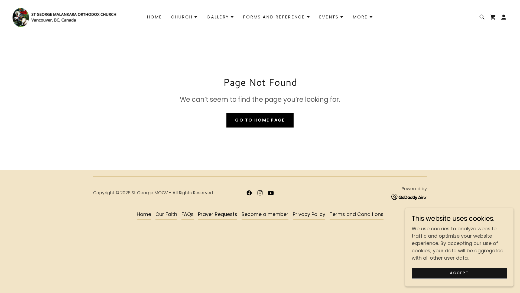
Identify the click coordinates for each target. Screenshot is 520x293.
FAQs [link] (187, 214)
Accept (459, 273)
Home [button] (144, 214)
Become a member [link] (265, 214)
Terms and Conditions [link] (357, 214)
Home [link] (154, 17)
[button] (184, 17)
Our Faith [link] (166, 214)
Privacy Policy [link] (309, 214)
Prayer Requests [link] (217, 214)
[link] (64, 16)
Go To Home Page (260, 120)
